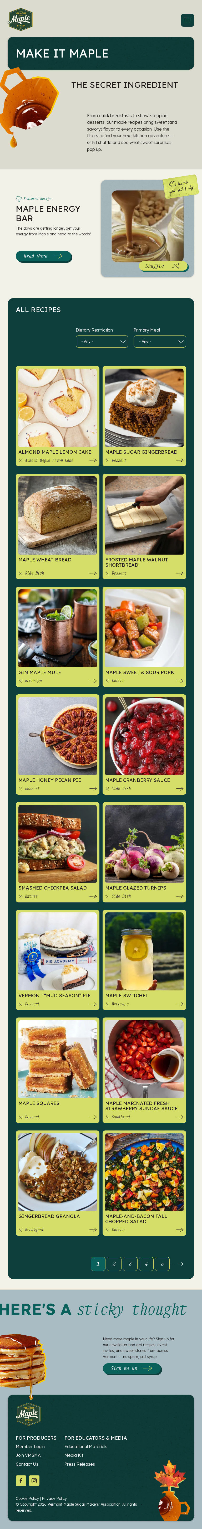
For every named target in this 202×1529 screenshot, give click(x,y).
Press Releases (79, 1464)
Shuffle (154, 266)
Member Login (30, 1446)
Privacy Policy (54, 1498)
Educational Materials (85, 1446)
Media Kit (73, 1455)
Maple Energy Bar (48, 213)
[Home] (20, 20)
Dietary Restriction (94, 330)
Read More (43, 257)
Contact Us (27, 1464)
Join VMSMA (28, 1455)
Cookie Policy (27, 1498)
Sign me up (124, 1368)
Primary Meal (147, 330)
